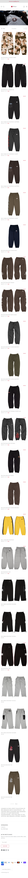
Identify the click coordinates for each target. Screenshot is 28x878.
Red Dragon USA (6, 873)
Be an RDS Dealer (4, 830)
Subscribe (5, 847)
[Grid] (24, 29)
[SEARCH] (4, 7)
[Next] (26, 44)
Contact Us (3, 828)
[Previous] (2, 44)
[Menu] (1, 7)
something (15, 1)
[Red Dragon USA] (14, 7)
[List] (26, 29)
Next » (16, 805)
